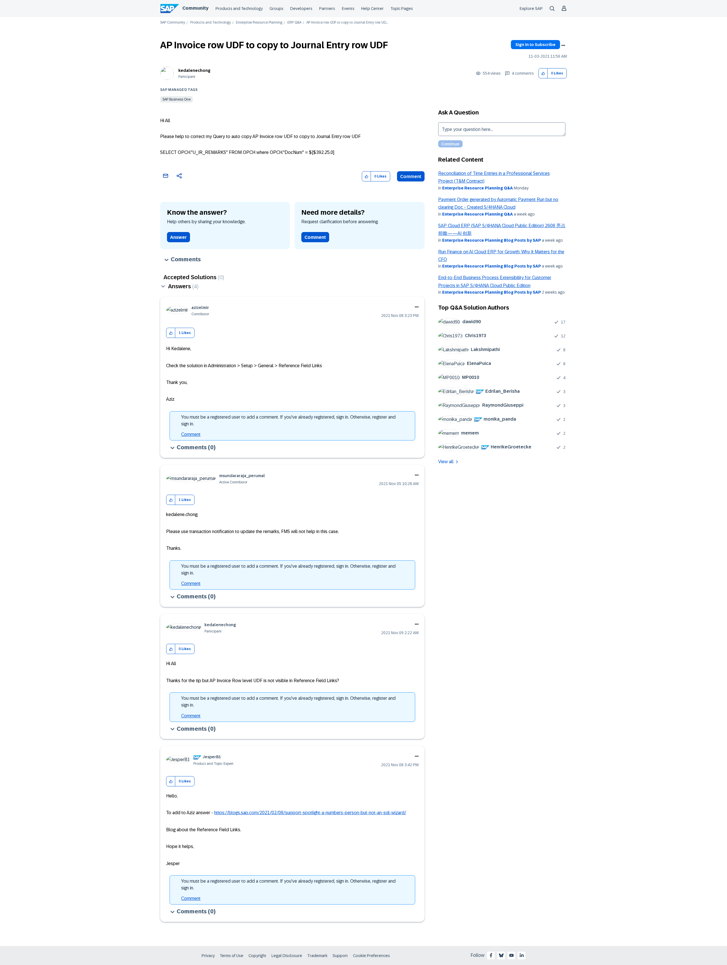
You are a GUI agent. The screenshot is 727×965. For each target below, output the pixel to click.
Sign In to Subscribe (535, 44)
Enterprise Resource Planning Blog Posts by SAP (491, 240)
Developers (301, 8)
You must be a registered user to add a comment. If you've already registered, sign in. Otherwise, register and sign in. (288, 420)
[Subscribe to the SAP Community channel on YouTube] (511, 955)
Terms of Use (231, 955)
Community (195, 8)
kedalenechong (194, 70)
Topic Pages (401, 8)
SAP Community (172, 22)
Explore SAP (531, 8)
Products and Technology (239, 8)
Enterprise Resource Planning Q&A (477, 188)
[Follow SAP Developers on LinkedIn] (521, 955)
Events (348, 8)
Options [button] (563, 45)
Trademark (317, 955)
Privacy (208, 955)
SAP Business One (176, 99)
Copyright (257, 955)
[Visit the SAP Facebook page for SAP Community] (491, 955)
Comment (410, 176)
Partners (327, 8)
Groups (276, 8)
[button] (543, 73)
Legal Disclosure (286, 955)
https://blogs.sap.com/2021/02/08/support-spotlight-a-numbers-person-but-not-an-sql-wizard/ (310, 812)
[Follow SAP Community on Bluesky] (501, 955)
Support (340, 955)
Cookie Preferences (371, 955)
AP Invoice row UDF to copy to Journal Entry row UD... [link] (347, 22)
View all (446, 461)
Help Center (372, 8)
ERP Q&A (294, 22)
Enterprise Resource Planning (259, 22)
